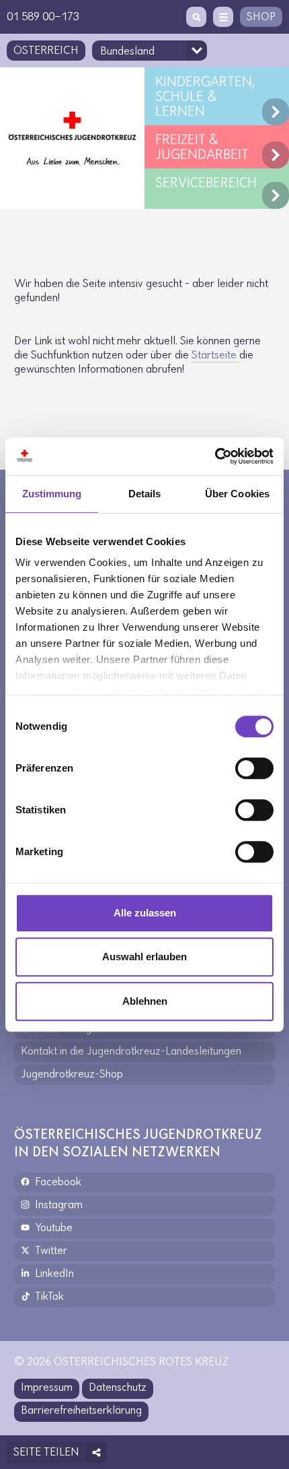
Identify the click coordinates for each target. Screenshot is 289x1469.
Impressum (47, 1388)
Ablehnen (144, 1001)
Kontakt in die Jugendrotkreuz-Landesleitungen (131, 1052)
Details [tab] (144, 493)
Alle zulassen (145, 912)
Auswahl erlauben (144, 956)
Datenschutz (118, 1388)
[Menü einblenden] (223, 17)
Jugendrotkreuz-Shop (72, 1075)
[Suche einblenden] (196, 17)
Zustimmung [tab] (52, 493)
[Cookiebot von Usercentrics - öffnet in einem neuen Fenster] (215, 456)
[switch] (254, 768)
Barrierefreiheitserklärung (81, 1411)
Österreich (46, 51)
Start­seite (215, 356)
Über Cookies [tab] (237, 493)
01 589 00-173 (43, 17)
